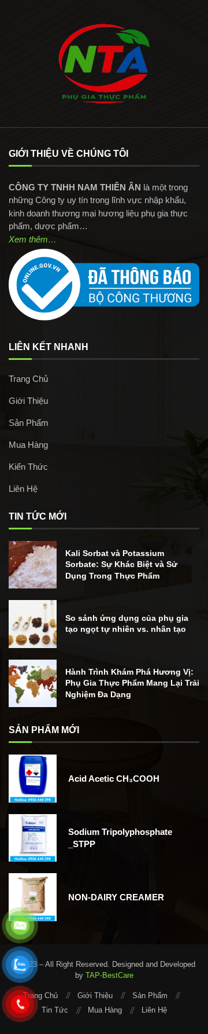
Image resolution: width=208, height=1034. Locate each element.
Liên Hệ (23, 488)
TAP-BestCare (109, 975)
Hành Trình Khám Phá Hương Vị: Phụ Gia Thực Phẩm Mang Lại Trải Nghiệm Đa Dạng (132, 683)
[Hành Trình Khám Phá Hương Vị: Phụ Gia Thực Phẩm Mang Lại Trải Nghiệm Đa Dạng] (33, 684)
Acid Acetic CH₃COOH (113, 778)
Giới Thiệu (28, 400)
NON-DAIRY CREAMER (116, 897)
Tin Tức (55, 1010)
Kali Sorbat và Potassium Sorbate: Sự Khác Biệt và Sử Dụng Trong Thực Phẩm (121, 564)
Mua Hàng (28, 444)
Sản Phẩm (29, 422)
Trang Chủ (28, 378)
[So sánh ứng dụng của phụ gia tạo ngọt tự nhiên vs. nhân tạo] (33, 624)
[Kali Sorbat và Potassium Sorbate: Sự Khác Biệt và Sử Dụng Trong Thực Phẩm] (33, 565)
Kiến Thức (28, 466)
